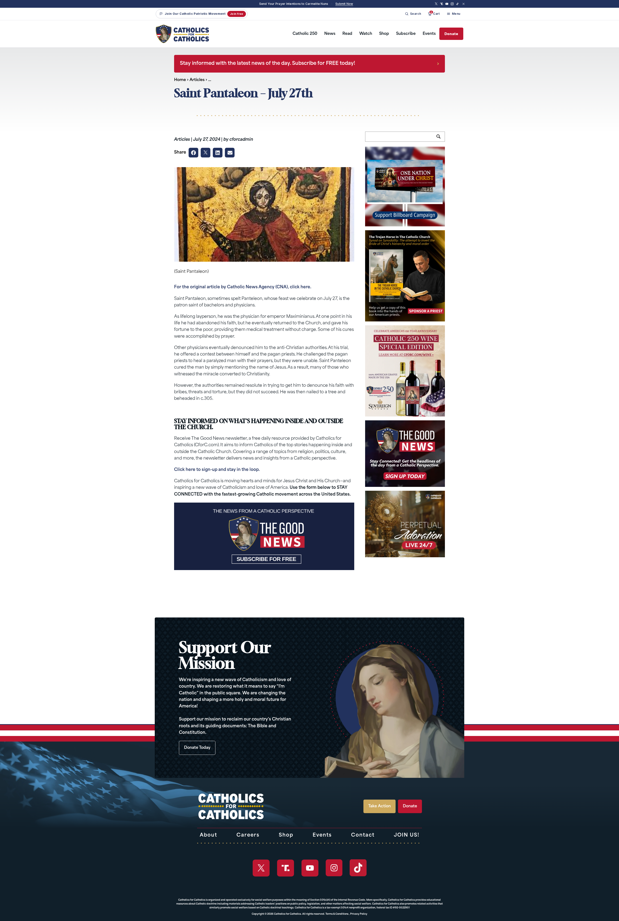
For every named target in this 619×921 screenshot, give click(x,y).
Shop (384, 34)
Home (180, 80)
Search (440, 139)
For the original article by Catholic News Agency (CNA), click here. (242, 287)
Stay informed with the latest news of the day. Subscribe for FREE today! (267, 63)
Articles (197, 80)
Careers (247, 835)
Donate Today (197, 748)
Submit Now (344, 4)
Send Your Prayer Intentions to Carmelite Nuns (293, 4)
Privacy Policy (358, 914)
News (329, 34)
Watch (365, 34)
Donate (451, 33)
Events (429, 34)
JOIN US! (407, 835)
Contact (363, 835)
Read (347, 34)
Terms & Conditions (336, 914)
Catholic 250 (305, 34)
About (208, 835)
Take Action (379, 806)
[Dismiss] (463, 4)
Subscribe (406, 34)
